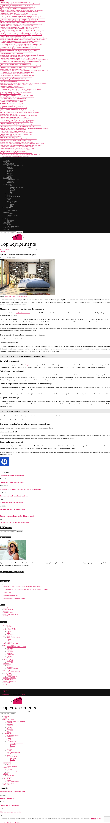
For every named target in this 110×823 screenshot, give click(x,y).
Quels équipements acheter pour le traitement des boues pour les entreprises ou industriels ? (24, 128)
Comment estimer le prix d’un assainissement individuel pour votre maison (20, 49)
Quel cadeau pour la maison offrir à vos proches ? (13, 108)
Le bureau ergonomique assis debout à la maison (13, 100)
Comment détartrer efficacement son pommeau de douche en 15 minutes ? (20, 4)
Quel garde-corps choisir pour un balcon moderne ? (14, 13)
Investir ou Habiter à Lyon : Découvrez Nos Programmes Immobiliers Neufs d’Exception (24, 38)
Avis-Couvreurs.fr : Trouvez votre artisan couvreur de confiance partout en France (25, 589)
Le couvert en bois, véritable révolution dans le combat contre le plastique (20, 154)
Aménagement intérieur (16, 187)
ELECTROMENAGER (13, 196)
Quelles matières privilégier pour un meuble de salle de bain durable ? (19, 11)
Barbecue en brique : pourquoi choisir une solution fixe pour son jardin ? (19, 19)
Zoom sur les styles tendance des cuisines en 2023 (13, 109)
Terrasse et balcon (12, 210)
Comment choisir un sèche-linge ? (9, 114)
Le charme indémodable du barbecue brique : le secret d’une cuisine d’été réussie (22, 30)
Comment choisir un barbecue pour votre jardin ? (13, 117)
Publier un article (8, 609)
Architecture (10, 182)
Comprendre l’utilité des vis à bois (9, 86)
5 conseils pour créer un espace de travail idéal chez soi (15, 118)
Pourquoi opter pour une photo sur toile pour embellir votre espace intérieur (20, 61)
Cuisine (9, 195)
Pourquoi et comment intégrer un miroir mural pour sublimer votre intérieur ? (21, 41)
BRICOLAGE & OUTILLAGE (16, 165)
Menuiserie (10, 170)
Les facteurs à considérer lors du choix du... (15, 523)
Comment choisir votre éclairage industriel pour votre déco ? (16, 134)
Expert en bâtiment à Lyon (10, 595)
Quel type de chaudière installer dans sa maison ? (13, 36)
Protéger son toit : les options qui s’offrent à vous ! (13, 78)
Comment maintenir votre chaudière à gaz (11, 123)
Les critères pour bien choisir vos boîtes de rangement (14, 80)
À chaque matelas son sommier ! (9, 137)
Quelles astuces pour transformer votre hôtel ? (12, 69)
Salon (8, 199)
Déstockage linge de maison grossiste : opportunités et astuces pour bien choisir (21, 10)
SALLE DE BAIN (12, 201)
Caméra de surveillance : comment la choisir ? (12, 131)
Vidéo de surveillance (13, 226)
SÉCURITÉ (6, 223)
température (28, 365)
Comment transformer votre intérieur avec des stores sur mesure (17, 42)
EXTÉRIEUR (7, 207)
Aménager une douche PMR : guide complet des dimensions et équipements (20, 32)
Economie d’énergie (12, 215)
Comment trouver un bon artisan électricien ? (12, 101)
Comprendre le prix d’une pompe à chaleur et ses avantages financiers (19, 67)
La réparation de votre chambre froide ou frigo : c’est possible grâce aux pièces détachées (24, 59)
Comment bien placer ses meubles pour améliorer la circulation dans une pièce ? (21, 24)
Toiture (9, 176)
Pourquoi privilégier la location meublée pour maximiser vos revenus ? (19, 14)
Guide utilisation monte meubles (8, 81)
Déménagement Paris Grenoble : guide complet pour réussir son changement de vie (22, 21)
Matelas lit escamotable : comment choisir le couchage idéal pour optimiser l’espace (22, 18)
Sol (11, 192)
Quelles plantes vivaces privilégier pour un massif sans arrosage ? (17, 7)
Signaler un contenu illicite (10, 614)
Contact (5, 615)
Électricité (9, 167)
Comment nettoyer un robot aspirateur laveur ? (12, 87)
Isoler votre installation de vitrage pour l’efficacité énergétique (16, 122)
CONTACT (6, 229)
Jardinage (9, 221)
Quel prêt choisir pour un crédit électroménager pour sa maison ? (17, 148)
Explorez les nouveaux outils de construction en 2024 (14, 56)
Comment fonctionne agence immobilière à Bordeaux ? (15, 105)
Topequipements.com (4, 694)
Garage (9, 198)
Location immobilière (12, 179)
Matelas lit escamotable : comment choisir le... (13, 791)
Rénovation (10, 173)
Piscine (9, 209)
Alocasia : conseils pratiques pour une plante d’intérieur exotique (17, 22)
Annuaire (6, 611)
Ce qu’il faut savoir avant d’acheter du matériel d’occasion (16, 153)
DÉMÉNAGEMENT (9, 227)
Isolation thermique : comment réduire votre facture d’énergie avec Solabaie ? (21, 35)
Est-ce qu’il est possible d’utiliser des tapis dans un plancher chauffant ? (19, 112)
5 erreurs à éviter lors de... (7, 798)
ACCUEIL (6, 161)
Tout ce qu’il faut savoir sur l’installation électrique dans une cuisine (18, 115)
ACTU (5, 162)
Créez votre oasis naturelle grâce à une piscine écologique (15, 64)
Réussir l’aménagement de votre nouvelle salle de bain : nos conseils (18, 50)
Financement (10, 181)
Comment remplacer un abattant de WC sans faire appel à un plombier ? (19, 27)
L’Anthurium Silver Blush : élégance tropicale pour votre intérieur (18, 47)
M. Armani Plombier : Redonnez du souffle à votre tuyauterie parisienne (22, 586)
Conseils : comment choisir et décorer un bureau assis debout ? (17, 111)
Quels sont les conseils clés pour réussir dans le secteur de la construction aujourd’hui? (23, 83)
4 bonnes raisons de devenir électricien (10, 94)
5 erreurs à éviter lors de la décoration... (14, 496)
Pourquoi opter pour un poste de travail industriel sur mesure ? (17, 95)
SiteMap (23, 694)
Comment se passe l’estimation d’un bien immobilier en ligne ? (17, 132)
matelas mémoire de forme (23, 313)
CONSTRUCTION (8, 164)
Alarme (9, 224)
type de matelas (94, 446)
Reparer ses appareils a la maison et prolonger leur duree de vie (17, 8)
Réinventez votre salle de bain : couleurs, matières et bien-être (16, 52)
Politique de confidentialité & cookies (10, 822)
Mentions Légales (8, 612)
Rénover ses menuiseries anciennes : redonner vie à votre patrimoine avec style (21, 44)
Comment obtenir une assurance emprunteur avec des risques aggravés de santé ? (22, 55)
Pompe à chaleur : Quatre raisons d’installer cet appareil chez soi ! (18, 120)
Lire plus (98, 818)
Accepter (93, 818)
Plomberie (9, 171)
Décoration (13, 203)
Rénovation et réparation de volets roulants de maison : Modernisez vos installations (22, 39)
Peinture (12, 190)
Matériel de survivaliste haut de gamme (14, 598)
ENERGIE (6, 212)
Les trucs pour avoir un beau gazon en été (11, 53)
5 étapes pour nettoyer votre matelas (12, 509)
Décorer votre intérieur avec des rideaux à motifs (17, 516)
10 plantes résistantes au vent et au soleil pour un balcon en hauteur (18, 5)
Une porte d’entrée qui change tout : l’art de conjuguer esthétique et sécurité (20, 33)
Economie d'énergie (13, 668)
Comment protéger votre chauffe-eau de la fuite (13, 129)
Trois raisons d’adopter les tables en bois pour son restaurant (16, 92)
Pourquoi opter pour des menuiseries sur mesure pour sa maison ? (17, 72)
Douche (12, 204)
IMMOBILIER (7, 178)
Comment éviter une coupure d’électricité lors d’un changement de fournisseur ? (21, 45)
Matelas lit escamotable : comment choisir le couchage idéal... (21, 489)
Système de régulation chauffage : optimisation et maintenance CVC (18, 28)
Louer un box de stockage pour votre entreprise (13, 98)
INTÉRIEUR (7, 184)
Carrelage (13, 189)
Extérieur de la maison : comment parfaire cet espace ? (14, 73)
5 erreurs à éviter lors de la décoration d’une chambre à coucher (17, 97)
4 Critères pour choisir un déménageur (10, 136)
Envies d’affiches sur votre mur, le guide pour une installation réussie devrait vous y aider (24, 70)
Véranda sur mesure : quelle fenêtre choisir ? (12, 103)
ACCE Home (7, 592)
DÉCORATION (11, 185)
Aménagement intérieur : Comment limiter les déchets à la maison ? (18, 75)
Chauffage (10, 213)
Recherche (19, 232)
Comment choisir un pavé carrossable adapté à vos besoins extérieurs (18, 58)
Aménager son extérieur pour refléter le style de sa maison (15, 140)
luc (5, 258)
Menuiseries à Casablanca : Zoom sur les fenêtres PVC (15, 150)
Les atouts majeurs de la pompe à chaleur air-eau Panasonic (16, 77)
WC (11, 206)
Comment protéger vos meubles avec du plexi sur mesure (15, 63)
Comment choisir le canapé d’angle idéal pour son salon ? (15, 2)
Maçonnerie (10, 168)
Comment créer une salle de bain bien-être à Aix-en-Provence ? (17, 142)
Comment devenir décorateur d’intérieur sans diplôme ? (15, 91)
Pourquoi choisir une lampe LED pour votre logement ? (15, 156)
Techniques (10, 175)
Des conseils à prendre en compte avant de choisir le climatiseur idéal (18, 126)
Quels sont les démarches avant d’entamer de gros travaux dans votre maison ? (21, 145)
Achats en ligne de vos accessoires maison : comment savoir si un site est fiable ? (22, 143)
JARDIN (5, 218)
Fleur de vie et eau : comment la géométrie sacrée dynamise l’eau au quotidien (21, 16)
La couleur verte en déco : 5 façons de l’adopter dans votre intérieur (18, 139)
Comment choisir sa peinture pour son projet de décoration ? (16, 146)
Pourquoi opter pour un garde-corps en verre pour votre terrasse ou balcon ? (20, 66)
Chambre (9, 193)
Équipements (10, 220)
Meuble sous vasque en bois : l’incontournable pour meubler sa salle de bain (20, 125)
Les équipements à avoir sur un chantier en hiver (13, 106)
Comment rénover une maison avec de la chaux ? (13, 151)
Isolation (9, 216)
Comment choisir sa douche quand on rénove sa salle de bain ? (17, 25)
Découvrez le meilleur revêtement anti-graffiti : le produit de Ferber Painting (20, 89)
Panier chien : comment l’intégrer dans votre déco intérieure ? (16, 84)
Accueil (2, 250)
